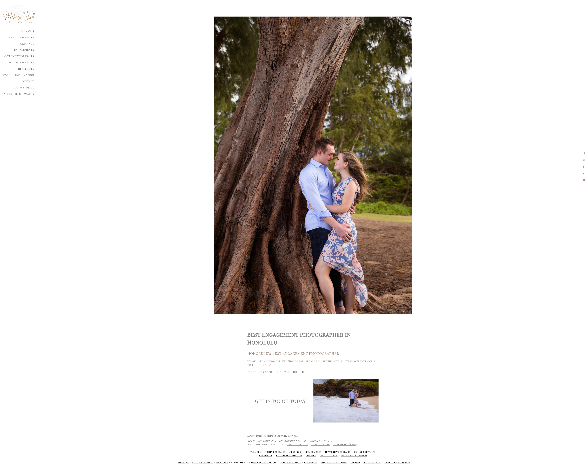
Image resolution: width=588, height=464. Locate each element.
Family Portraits (21, 37)
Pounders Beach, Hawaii (280, 435)
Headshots (26, 68)
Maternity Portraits (19, 56)
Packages (27, 31)
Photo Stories (23, 87)
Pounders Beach (315, 440)
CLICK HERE (297, 371)
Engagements (24, 49)
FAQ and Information (18, 75)
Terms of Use (320, 444)
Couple (268, 440)
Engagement (288, 440)
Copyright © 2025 (345, 444)
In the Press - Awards (18, 93)
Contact (27, 81)
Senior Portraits (21, 62)
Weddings (27, 43)
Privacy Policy (297, 444)
